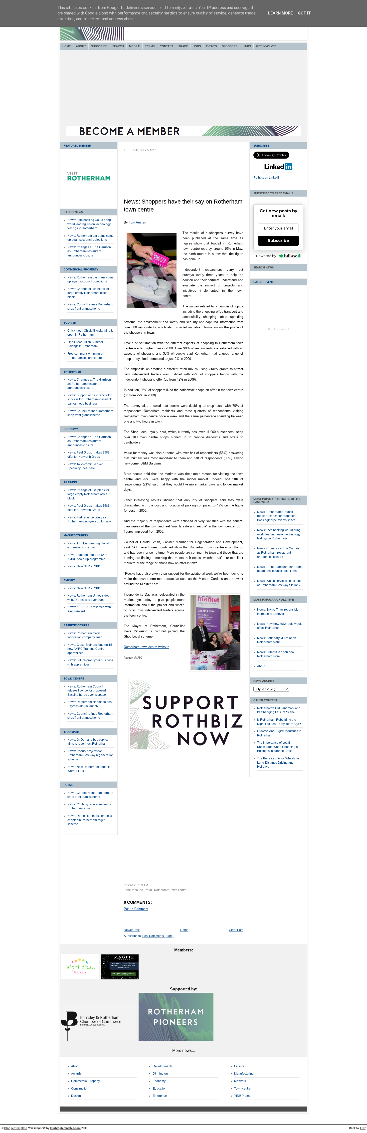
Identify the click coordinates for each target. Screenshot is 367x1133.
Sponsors (229, 46)
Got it (304, 13)
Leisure (239, 1066)
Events (211, 46)
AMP (74, 1066)
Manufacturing (76, 535)
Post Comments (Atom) (158, 936)
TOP (363, 1128)
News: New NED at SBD (83, 566)
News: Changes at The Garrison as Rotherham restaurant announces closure (89, 251)
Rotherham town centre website (146, 647)
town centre (178, 890)
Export (69, 580)
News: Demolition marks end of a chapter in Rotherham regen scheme (89, 820)
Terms (150, 46)
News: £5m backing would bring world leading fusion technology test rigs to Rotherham (89, 224)
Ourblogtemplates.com (65, 1128)
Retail (68, 784)
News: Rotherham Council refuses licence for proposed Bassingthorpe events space (86, 690)
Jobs (197, 46)
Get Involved (266, 46)
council (139, 890)
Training (70, 482)
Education (160, 1088)
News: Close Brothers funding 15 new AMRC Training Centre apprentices (89, 649)
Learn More (280, 13)
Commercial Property (81, 269)
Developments (163, 1066)
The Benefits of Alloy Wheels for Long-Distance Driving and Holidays (278, 762)
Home (66, 46)
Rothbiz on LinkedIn (267, 177)
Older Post (236, 930)
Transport (72, 731)
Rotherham (161, 890)
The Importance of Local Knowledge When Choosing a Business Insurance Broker (277, 747)
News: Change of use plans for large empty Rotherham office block (88, 293)
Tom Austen (137, 222)
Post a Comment (136, 909)
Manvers (240, 1081)
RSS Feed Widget (278, 329)
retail (149, 890)
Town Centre (74, 678)
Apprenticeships (76, 625)
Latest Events (264, 281)
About (81, 46)
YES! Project (242, 1096)
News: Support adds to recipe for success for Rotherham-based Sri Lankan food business (90, 399)
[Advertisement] (183, 89)
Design (76, 1096)
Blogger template (15, 1128)
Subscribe (99, 46)
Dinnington (160, 1073)
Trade (183, 46)
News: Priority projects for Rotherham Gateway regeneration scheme (90, 755)
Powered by (266, 256)
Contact (166, 46)
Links (247, 46)
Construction (79, 1088)
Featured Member (77, 145)
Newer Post (132, 930)
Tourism (70, 322)
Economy (71, 429)
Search (118, 46)
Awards (76, 1073)
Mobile (134, 46)
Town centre (242, 1088)
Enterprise (72, 371)
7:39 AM (142, 885)
